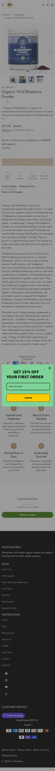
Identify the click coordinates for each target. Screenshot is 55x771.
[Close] (49, 368)
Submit (28, 397)
